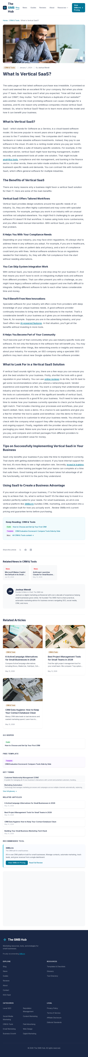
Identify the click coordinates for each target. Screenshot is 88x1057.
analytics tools (10, 159)
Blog (17, 8)
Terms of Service (53, 1013)
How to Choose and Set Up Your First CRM (26, 527)
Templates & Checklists (56, 967)
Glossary (50, 971)
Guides (33, 8)
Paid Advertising (29, 1024)
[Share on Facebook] (25, 550)
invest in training (75, 464)
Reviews (42, 8)
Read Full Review (36, 863)
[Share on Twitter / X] (20, 550)
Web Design (27, 1029)
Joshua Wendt (43, 68)
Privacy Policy (52, 1008)
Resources (62, 8)
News (25, 8)
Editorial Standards (54, 1022)
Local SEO (7, 1008)
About (51, 8)
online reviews (51, 379)
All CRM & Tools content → (20, 535)
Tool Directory (52, 976)
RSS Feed (7, 995)
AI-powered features (31, 323)
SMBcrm (29, 503)
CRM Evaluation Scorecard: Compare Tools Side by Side (33, 531)
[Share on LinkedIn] (31, 550)
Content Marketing (30, 1016)
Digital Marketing (29, 1034)
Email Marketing (9, 1029)
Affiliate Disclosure (54, 1018)
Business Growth (9, 1034)
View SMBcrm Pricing (78, 7)
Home (5, 20)
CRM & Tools (14, 20)
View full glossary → (10, 791)
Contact (6, 990)
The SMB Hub (17, 939)
